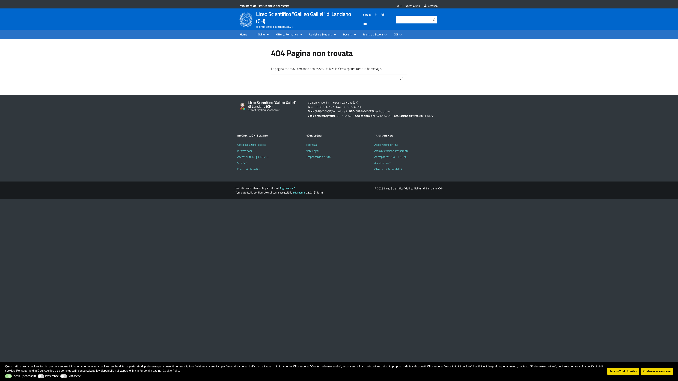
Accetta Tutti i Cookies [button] (623, 371)
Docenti (347, 34)
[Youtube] (365, 24)
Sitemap (242, 163)
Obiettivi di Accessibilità (388, 169)
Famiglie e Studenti (320, 34)
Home (243, 34)
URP (399, 6)
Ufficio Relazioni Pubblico (251, 145)
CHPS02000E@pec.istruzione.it (373, 111)
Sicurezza (311, 145)
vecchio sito (413, 6)
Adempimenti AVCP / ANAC (390, 157)
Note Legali (312, 151)
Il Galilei (260, 34)
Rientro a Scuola (373, 34)
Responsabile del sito (318, 157)
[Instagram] (383, 15)
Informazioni (244, 151)
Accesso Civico (382, 163)
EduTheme (299, 192)
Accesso (432, 6)
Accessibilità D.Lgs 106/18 (252, 157)
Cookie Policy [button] (171, 370)
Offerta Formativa (287, 34)
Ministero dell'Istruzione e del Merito (265, 5)
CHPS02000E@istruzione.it (331, 111)
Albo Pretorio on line (386, 145)
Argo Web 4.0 (287, 188)
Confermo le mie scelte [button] (657, 371)
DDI (396, 34)
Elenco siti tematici (248, 169)
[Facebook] (376, 15)
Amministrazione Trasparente (391, 151)
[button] (8, 376)
